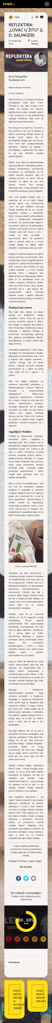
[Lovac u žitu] (26, 541)
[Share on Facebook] (18, 880)
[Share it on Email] (33, 880)
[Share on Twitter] (26, 880)
